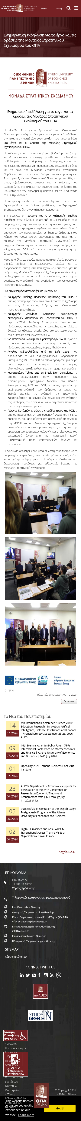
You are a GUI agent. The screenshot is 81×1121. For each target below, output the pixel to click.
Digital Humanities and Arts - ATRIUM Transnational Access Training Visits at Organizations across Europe (43, 832)
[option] (40, 732)
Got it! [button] (59, 1108)
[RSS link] (53, 976)
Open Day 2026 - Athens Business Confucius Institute (47, 767)
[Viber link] (58, 977)
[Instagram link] (47, 976)
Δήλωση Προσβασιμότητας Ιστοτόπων (16, 1048)
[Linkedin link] (23, 976)
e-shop (59, 8)
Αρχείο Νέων (67, 852)
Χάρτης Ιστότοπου (16, 956)
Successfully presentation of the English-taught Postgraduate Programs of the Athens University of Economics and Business (48, 812)
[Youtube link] (35, 976)
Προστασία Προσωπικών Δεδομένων (12, 1061)
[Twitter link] (29, 976)
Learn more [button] (26, 1115)
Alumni (44, 8)
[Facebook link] (41, 976)
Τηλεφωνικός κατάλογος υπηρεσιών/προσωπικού (41, 897)
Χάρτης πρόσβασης (23, 888)
